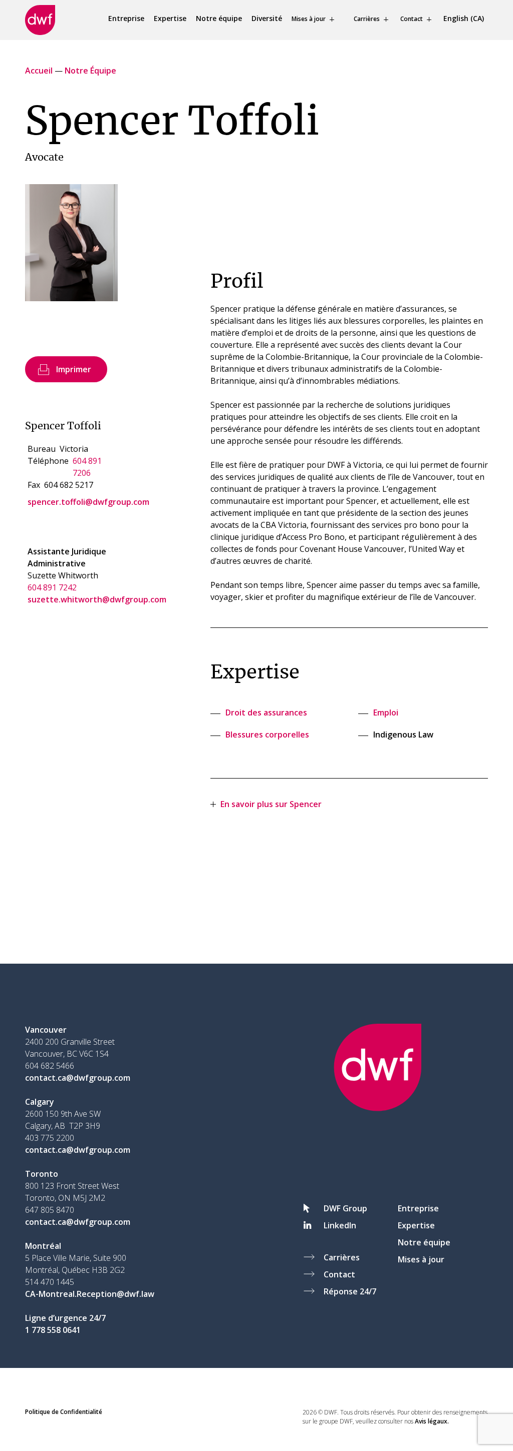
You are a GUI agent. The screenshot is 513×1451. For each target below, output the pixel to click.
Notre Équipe (90, 70)
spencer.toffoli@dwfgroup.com (88, 501)
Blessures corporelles (267, 734)
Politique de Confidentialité (63, 1411)
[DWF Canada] (40, 20)
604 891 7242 (52, 587)
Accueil (39, 70)
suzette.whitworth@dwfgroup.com (97, 599)
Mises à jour (309, 19)
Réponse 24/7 (350, 1291)
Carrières (367, 19)
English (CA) (463, 18)
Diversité (266, 18)
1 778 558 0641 (53, 1329)
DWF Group (345, 1208)
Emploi (385, 712)
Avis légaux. (432, 1421)
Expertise (170, 18)
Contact (411, 19)
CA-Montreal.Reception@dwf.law (89, 1293)
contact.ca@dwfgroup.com (77, 1077)
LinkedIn (340, 1225)
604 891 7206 (87, 466)
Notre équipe (219, 18)
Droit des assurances (266, 712)
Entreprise (126, 18)
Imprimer (73, 369)
